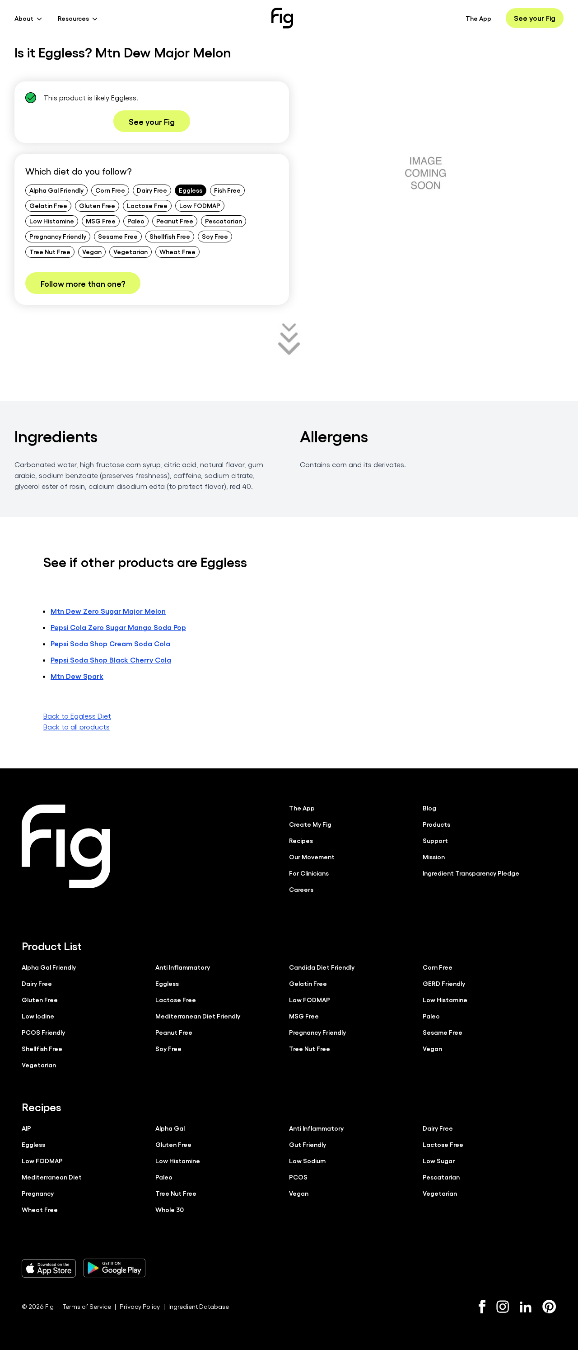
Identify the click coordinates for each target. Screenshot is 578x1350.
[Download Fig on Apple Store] (49, 1268)
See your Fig (534, 18)
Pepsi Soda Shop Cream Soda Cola (110, 643)
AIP (26, 1128)
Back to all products (76, 726)
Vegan (92, 251)
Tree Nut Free (49, 251)
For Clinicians (309, 873)
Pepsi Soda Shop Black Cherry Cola (111, 659)
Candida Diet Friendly (321, 967)
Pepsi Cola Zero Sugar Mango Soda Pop (118, 627)
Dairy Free (152, 190)
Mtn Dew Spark (77, 676)
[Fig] (282, 18)
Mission (434, 856)
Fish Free (227, 190)
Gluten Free (97, 205)
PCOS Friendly (43, 1032)
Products (436, 824)
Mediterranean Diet (52, 1177)
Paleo (135, 220)
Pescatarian (223, 220)
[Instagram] (502, 1306)
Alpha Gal (170, 1128)
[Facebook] (482, 1306)
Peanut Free (174, 220)
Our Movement (312, 856)
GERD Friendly (444, 983)
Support (435, 840)
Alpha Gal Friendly (56, 190)
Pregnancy (38, 1193)
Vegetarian (130, 251)
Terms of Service (86, 1306)
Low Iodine (38, 1016)
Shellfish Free (169, 236)
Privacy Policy (140, 1306)
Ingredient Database (198, 1306)
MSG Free (101, 220)
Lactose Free (147, 205)
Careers (301, 889)
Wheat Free (177, 251)
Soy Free (215, 236)
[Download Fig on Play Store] (114, 1268)
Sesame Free (118, 236)
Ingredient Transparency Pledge (471, 873)
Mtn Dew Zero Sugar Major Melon (108, 610)
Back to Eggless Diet (77, 715)
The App (478, 18)
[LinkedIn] (525, 1306)
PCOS (298, 1177)
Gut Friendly (307, 1144)
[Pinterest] (549, 1306)
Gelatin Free (48, 205)
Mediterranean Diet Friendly (197, 1016)
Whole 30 (169, 1209)
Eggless (190, 190)
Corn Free (110, 190)
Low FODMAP (199, 205)
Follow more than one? (83, 283)
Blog (429, 808)
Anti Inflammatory (182, 967)
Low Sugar (439, 1160)
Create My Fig (310, 824)
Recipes (301, 840)
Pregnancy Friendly (57, 236)
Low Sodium (307, 1160)
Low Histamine (51, 220)
